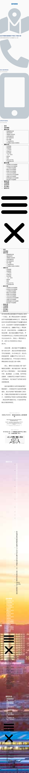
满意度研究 (9, 133)
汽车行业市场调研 (11, 173)
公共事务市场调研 (11, 168)
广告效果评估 (10, 141)
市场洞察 (6, 183)
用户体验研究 (10, 138)
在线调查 (8, 146)
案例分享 (6, 181)
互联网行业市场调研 (11, 164)
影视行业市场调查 (11, 171)
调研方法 (6, 144)
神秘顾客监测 (10, 131)
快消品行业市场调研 (11, 166)
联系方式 (6, 188)
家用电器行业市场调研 (12, 178)
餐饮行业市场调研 (11, 169)
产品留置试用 (10, 161)
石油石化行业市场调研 (12, 174)
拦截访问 (8, 151)
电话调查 (8, 153)
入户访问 (8, 149)
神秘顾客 (8, 148)
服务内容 (6, 129)
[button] (14, 218)
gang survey (9, 159)
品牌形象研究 (10, 136)
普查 (7, 158)
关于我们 (6, 186)
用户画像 (8, 139)
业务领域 (6, 127)
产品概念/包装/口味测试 (12, 143)
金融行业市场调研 (11, 176)
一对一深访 (9, 154)
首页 (5, 126)
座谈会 (8, 156)
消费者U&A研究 (10, 134)
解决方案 (6, 163)
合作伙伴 (6, 184)
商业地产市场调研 (11, 179)
